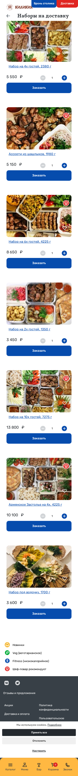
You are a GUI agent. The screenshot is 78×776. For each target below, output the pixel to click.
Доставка (67, 3)
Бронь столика (44, 3)
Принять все (39, 732)
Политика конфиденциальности (54, 707)
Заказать (39, 88)
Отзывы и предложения (19, 693)
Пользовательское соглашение (51, 720)
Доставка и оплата (16, 714)
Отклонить (39, 740)
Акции (8, 705)
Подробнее (54, 724)
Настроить (39, 750)
